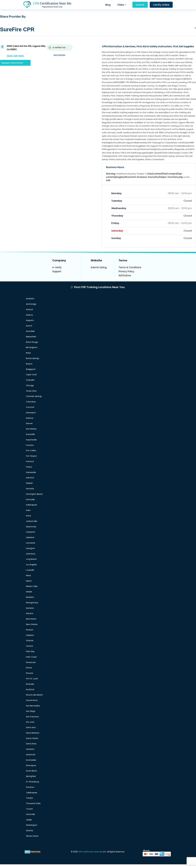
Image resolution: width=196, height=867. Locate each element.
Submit (140, 4)
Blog (108, 4)
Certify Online (161, 4)
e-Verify (57, 267)
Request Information (12, 62)
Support (56, 271)
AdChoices (125, 275)
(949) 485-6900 (15, 56)
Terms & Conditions (130, 267)
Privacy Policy (126, 271)
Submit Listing (99, 267)
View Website (59, 55)
